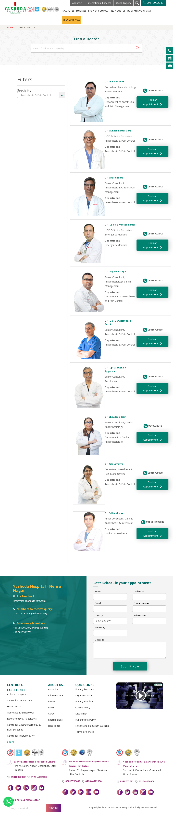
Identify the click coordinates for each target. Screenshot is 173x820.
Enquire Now (72, 19)
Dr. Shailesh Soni (114, 81)
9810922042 (155, 425)
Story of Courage (98, 10)
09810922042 (154, 3)
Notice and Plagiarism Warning (92, 725)
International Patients (99, 3)
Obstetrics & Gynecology (20, 712)
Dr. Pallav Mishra (114, 513)
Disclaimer (81, 713)
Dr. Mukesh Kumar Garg (118, 130)
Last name (139, 591)
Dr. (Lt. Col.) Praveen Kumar (120, 224)
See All (10, 741)
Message (99, 639)
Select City (100, 627)
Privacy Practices (84, 689)
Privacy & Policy (84, 701)
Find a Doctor (117, 10)
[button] (137, 48)
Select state (140, 615)
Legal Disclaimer (84, 695)
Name (98, 591)
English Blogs (55, 719)
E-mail (98, 603)
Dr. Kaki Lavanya (114, 463)
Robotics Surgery (16, 694)
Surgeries (81, 10)
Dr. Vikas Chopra (114, 177)
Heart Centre (14, 706)
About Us (77, 3)
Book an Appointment (139, 10)
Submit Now (130, 666)
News (51, 707)
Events (51, 701)
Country (99, 615)
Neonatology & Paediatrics (22, 718)
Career (51, 713)
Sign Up (53, 808)
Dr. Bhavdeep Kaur (115, 416)
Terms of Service (84, 731)
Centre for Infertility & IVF (21, 735)
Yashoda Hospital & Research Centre (34, 761)
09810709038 (155, 329)
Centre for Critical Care (19, 700)
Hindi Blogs (54, 725)
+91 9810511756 (22, 632)
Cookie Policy (82, 707)
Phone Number (141, 603)
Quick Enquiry (123, 3)
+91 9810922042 (155, 522)
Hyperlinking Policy (85, 719)
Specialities (68, 10)
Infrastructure (55, 695)
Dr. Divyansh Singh (115, 271)
